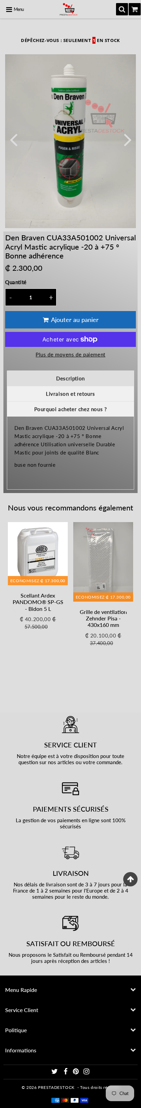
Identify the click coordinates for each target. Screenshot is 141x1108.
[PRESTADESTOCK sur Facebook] (66, 1072)
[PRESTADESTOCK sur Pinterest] (76, 1072)
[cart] (135, 9)
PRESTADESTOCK (56, 1087)
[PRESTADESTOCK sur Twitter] (55, 1072)
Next (127, 139)
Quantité (16, 282)
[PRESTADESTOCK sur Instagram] (86, 1072)
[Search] (122, 9)
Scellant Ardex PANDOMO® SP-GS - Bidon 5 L (38, 602)
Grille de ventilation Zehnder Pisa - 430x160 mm (103, 618)
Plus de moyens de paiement (70, 354)
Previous (13, 139)
